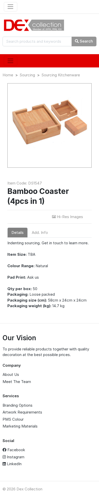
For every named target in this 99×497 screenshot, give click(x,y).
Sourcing (27, 75)
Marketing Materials (20, 426)
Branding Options (17, 405)
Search (86, 41)
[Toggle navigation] (10, 7)
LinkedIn (14, 463)
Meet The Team (17, 381)
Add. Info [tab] (40, 232)
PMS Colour (13, 419)
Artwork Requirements (22, 412)
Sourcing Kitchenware (60, 75)
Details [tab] (17, 232)
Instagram (15, 457)
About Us (11, 374)
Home (8, 75)
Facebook (15, 449)
